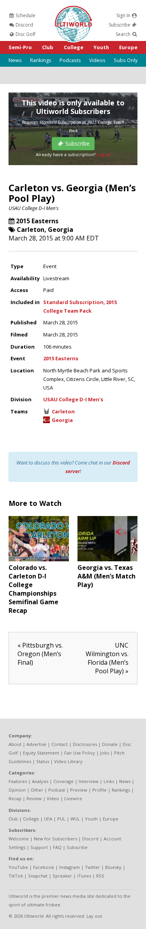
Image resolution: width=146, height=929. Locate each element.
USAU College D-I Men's (34, 208)
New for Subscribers (55, 839)
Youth (101, 47)
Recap (15, 798)
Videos (97, 60)
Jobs (104, 753)
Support (39, 847)
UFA (48, 819)
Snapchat (37, 876)
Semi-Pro (20, 47)
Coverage (63, 781)
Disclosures (85, 744)
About (15, 744)
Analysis (40, 781)
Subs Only (125, 60)
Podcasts (70, 60)
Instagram (69, 867)
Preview (78, 790)
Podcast (56, 790)
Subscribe (120, 24)
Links (109, 781)
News (15, 60)
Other (37, 790)
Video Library (68, 761)
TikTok (16, 876)
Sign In (124, 15)
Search (124, 34)
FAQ (57, 847)
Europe (128, 47)
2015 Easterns (37, 221)
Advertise (36, 744)
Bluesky (113, 867)
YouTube (18, 867)
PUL (61, 819)
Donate (110, 744)
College (73, 47)
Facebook (43, 867)
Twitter (92, 867)
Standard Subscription (73, 302)
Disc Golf (24, 34)
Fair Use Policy (79, 753)
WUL (75, 819)
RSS (100, 876)
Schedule (24, 15)
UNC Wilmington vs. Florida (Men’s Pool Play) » (107, 658)
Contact (59, 744)
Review (34, 798)
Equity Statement (41, 753)
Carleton (30, 229)
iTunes (84, 876)
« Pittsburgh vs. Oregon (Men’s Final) (40, 654)
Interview (89, 781)
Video (53, 798)
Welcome (19, 839)
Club (47, 47)
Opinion (17, 790)
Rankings (40, 60)
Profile (99, 790)
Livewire (73, 798)
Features (18, 781)
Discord (23, 24)
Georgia (60, 229)
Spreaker (62, 876)
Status (42, 761)
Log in (104, 154)
